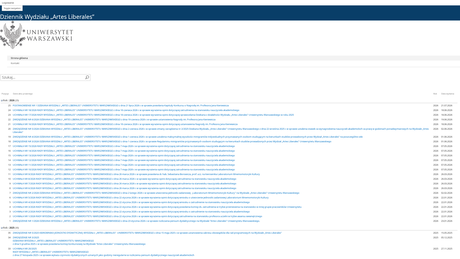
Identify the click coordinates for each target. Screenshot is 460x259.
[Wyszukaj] (87, 77)
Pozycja (5, 93)
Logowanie (8, 2)
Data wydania (447, 93)
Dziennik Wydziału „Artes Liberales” (47, 17)
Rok (435, 93)
